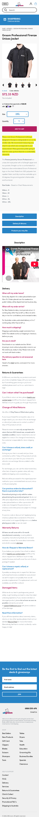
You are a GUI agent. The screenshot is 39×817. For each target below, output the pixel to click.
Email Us (33, 712)
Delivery (5, 782)
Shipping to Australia (10, 805)
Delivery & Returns (19, 223)
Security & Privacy (9, 798)
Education (23, 748)
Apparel (9, 29)
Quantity (5, 121)
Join (19, 694)
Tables (22, 733)
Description (19, 216)
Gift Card (5, 741)
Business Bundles (26, 756)
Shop (3, 29)
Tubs (21, 741)
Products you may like (19, 230)
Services (5, 786)
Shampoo (6, 756)
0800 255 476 (31, 708)
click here (19, 543)
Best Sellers (6, 733)
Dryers (22, 737)
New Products (7, 737)
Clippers (5, 744)
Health (22, 744)
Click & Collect (7, 794)
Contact (5, 775)
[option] (9, 85)
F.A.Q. (4, 778)
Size (3, 114)
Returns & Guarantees (10, 790)
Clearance (24, 764)
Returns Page (12, 621)
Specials (23, 760)
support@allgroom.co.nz (12, 605)
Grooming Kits (25, 752)
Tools (4, 760)
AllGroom (10, 816)
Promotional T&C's (9, 801)
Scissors (5, 752)
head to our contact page (16, 554)
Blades (4, 748)
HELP (12, 363)
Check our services (14, 21)
